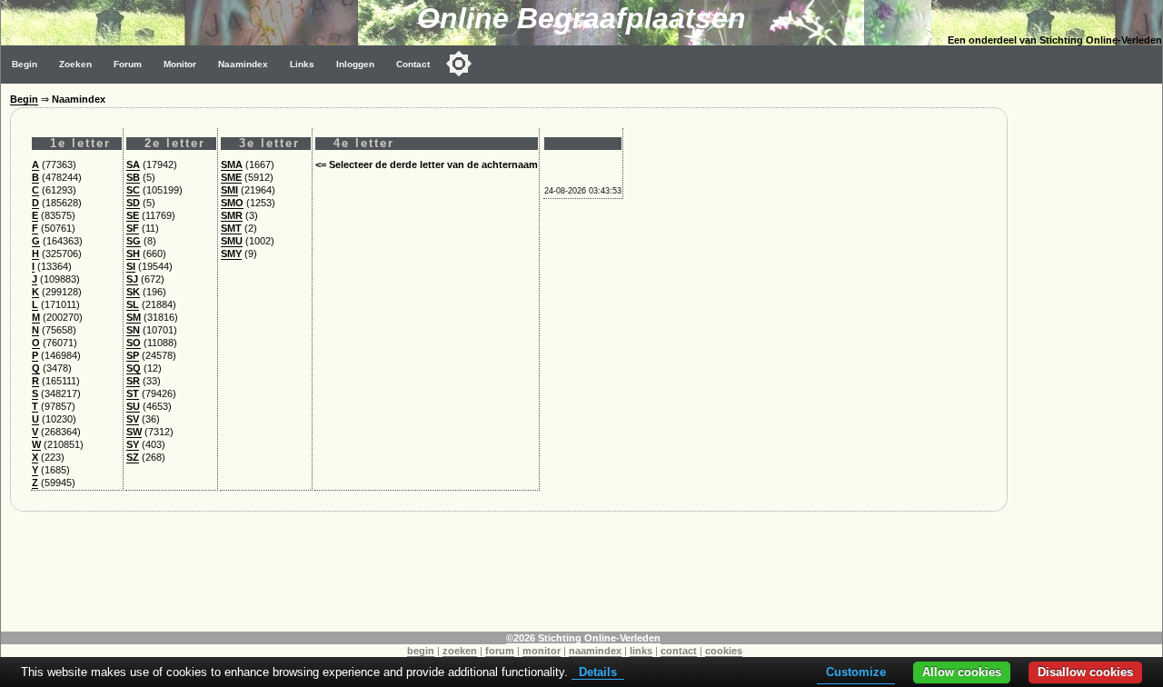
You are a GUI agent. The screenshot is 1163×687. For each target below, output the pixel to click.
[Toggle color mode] (459, 63)
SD (133, 202)
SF (132, 228)
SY (132, 444)
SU (133, 406)
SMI (229, 189)
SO (133, 342)
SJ (132, 279)
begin (420, 650)
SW (134, 431)
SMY (231, 253)
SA (133, 164)
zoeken (459, 650)
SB (133, 177)
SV (132, 418)
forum (499, 650)
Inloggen (355, 64)
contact (679, 650)
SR (133, 380)
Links (302, 64)
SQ (133, 368)
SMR (232, 215)
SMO (232, 202)
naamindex (595, 650)
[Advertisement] (1089, 356)
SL (132, 304)
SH (133, 253)
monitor (541, 650)
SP (132, 355)
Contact (413, 64)
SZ (132, 457)
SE (132, 215)
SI (130, 266)
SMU (232, 240)
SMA (232, 164)
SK (133, 291)
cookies (723, 650)
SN (133, 329)
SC (133, 189)
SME (231, 177)
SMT (231, 228)
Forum (128, 64)
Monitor (180, 64)
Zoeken (75, 64)
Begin (24, 64)
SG (133, 240)
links (641, 650)
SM (133, 317)
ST (132, 393)
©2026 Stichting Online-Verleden (583, 637)
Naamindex (243, 64)
